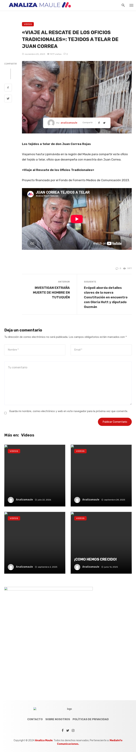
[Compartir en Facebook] (8, 88)
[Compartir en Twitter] (8, 99)
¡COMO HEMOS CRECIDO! (95, 559)
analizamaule (69, 122)
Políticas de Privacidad (91, 719)
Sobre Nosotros (57, 719)
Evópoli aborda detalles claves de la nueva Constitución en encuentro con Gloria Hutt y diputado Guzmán (106, 297)
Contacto (35, 719)
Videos (28, 24)
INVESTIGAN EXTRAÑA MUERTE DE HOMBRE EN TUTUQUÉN (51, 292)
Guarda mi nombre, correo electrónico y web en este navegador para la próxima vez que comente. (68, 411)
